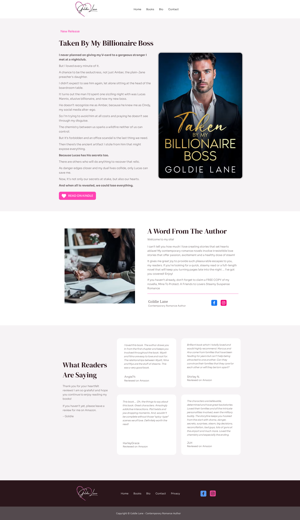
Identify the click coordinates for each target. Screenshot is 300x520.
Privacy (175, 493)
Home (137, 9)
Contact (173, 9)
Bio (161, 9)
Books (150, 9)
